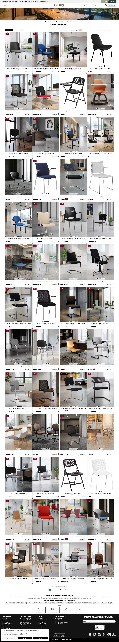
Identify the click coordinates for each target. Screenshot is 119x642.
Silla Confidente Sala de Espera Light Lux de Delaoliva (18, 366)
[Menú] (103, 625)
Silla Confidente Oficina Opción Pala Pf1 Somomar (100, 68)
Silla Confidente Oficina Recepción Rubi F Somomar (18, 238)
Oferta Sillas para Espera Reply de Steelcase (45, 323)
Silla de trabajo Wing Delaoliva (100, 281)
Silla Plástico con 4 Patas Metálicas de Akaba (73, 536)
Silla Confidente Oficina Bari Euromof (18, 196)
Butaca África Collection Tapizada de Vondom (101, 451)
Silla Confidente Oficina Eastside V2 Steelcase (46, 196)
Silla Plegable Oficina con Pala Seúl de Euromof (73, 111)
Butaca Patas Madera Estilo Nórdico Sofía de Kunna (18, 451)
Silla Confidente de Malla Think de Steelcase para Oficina (18, 111)
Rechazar (25, 638)
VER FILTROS (8, 30)
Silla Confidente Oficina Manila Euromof (73, 68)
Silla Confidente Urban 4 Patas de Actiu (18, 281)
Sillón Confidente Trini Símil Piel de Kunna (45, 238)
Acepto (40, 638)
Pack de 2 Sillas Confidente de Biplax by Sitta (45, 451)
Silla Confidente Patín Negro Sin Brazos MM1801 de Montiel (73, 323)
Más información (5, 636)
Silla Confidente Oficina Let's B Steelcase (73, 153)
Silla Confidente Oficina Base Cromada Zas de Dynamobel (18, 323)
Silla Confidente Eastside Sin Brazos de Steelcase (73, 451)
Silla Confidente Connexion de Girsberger (100, 366)
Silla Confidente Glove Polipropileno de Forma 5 (101, 493)
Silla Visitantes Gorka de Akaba (18, 536)
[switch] (101, 628)
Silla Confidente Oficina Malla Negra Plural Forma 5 (73, 578)
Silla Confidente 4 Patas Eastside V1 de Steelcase (45, 536)
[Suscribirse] (116, 621)
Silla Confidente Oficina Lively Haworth (46, 111)
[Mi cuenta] (106, 5)
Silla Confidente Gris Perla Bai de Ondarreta (100, 536)
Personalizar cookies (9, 638)
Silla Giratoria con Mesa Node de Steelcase (100, 111)
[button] (112, 5)
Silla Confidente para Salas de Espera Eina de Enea (100, 238)
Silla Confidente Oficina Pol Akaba (18, 493)
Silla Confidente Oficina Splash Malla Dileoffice (101, 196)
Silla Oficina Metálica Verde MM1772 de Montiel (101, 323)
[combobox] (91, 5)
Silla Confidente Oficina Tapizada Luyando (46, 153)
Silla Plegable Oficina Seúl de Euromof (73, 493)
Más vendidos (109, 30)
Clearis (70, 639)
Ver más (59, 605)
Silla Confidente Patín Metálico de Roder (18, 578)
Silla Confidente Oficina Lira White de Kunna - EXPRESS (45, 281)
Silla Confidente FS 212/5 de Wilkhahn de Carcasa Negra (46, 68)
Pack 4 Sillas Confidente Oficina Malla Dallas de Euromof (101, 153)
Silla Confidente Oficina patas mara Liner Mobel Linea (46, 578)
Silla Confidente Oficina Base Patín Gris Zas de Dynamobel (73, 408)
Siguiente (66, 589)
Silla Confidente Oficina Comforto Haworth (18, 408)
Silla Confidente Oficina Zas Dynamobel (45, 493)
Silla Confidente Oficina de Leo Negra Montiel (18, 153)
